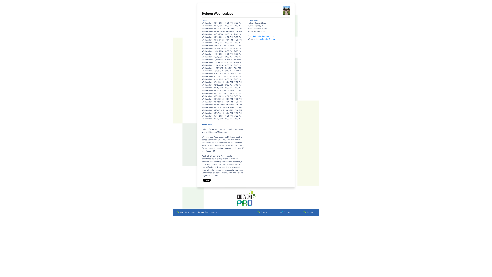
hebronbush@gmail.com (263, 36)
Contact (287, 212)
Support (310, 212)
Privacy (264, 212)
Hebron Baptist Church (265, 39)
